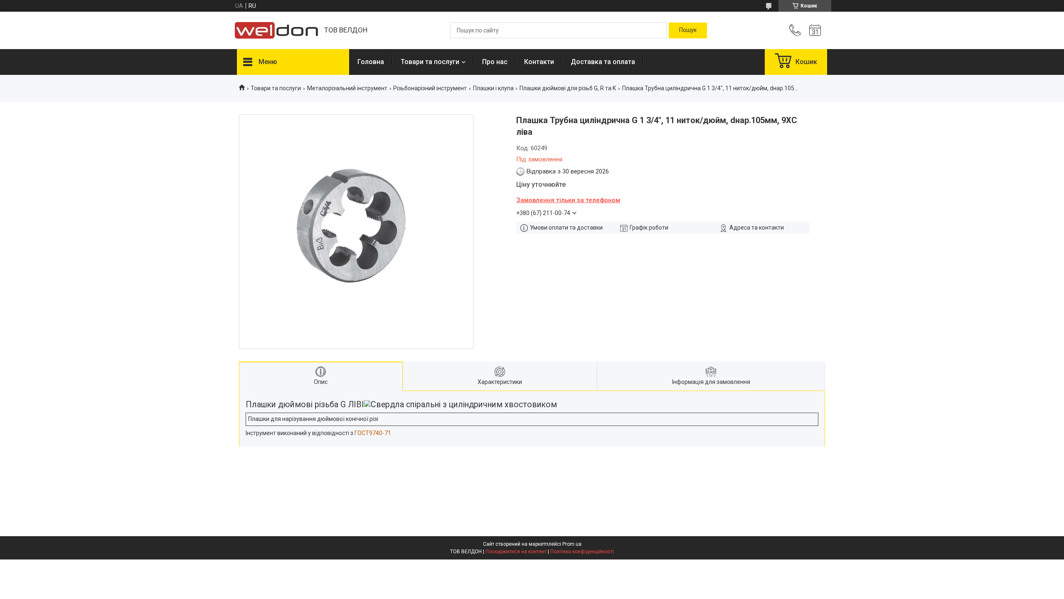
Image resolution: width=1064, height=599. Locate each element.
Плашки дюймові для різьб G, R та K (568, 88)
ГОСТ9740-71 (373, 433)
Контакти (539, 62)
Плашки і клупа (493, 88)
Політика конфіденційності (582, 551)
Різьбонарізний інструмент (430, 88)
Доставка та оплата (603, 62)
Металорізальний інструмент (347, 88)
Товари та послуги (430, 62)
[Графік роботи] (815, 30)
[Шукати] (688, 30)
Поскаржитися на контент (516, 551)
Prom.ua (571, 544)
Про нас (494, 62)
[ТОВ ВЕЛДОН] (276, 30)
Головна (370, 62)
